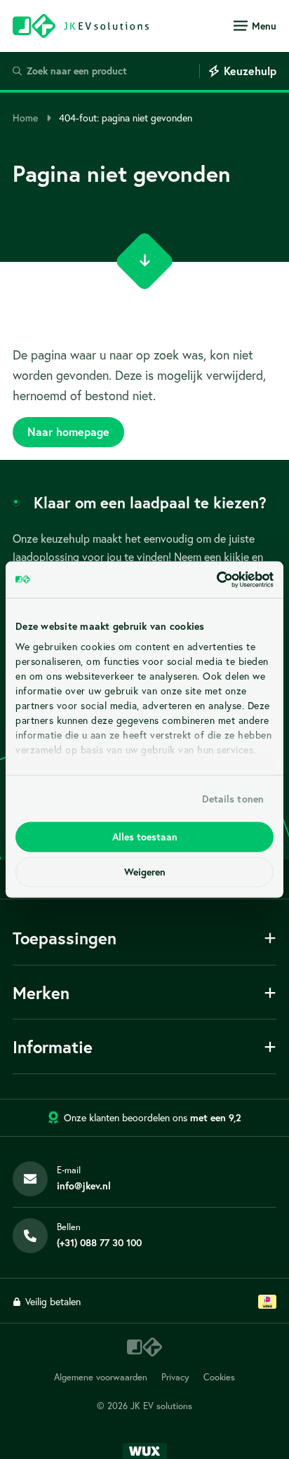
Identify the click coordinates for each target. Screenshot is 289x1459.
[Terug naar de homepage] (81, 25)
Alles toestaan (144, 837)
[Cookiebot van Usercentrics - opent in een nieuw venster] (212, 580)
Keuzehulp (250, 70)
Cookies (219, 1377)
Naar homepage (68, 431)
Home (25, 117)
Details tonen (233, 798)
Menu (264, 26)
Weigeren (145, 872)
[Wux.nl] (145, 1451)
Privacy (175, 1377)
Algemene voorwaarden (100, 1377)
